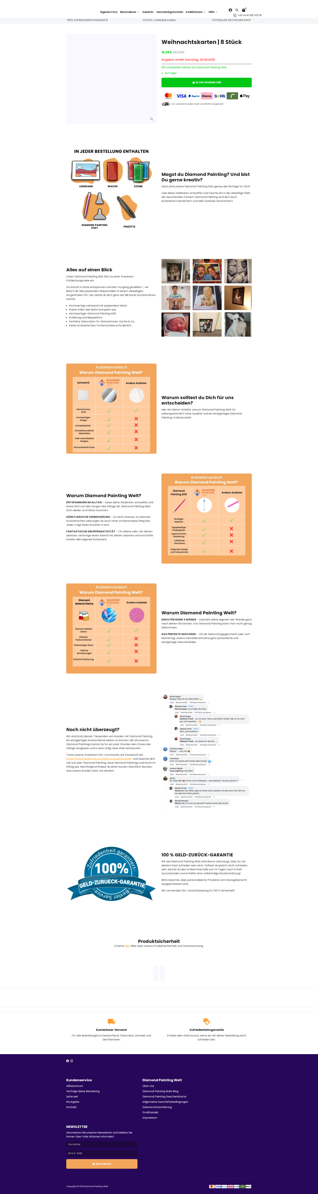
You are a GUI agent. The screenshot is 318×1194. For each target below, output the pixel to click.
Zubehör (148, 12)
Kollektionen (196, 12)
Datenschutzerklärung (157, 1107)
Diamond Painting (94, 1186)
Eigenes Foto (109, 12)
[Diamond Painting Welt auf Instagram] (71, 1061)
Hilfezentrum (74, 1086)
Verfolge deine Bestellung (83, 1091)
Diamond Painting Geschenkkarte (164, 1096)
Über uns (148, 1086)
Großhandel (150, 1112)
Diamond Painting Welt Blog (160, 1091)
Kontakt (71, 1107)
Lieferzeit (72, 1096)
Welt (106, 1186)
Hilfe (213, 12)
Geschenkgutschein (169, 12)
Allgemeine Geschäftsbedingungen (165, 1102)
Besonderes (130, 12)
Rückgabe (72, 1102)
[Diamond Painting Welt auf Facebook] (67, 1061)
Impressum (149, 1118)
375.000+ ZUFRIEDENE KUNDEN (159, 20)
